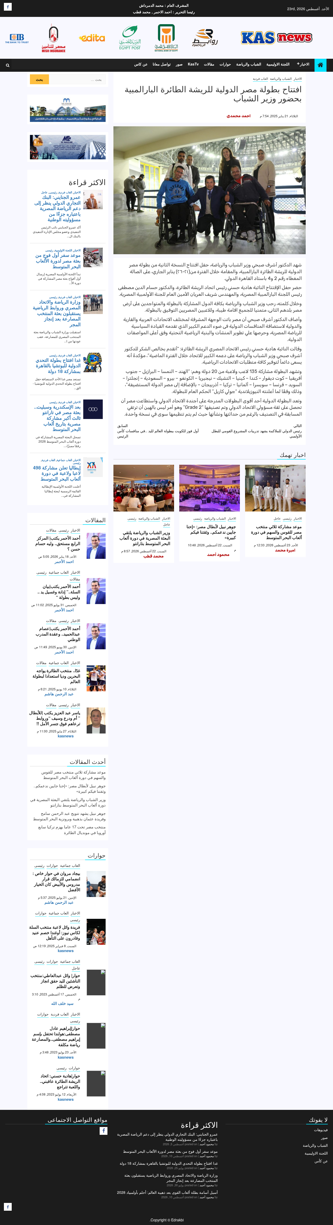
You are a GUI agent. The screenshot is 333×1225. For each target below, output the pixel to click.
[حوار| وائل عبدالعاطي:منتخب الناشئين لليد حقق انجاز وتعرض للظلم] (96, 982)
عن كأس (321, 1160)
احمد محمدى (239, 116)
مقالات (209, 64)
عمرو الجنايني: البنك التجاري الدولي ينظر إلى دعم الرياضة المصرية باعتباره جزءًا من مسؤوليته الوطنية (167, 1136)
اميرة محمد (285, 550)
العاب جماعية (59, 572)
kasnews (66, 736)
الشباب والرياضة (248, 64)
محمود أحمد (218, 554)
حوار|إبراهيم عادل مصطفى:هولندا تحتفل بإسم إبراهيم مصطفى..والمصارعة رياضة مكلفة (56, 1036)
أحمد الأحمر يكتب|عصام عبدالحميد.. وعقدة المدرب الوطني (58, 633)
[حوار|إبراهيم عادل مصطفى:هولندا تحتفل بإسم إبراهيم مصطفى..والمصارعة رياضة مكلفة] (96, 1036)
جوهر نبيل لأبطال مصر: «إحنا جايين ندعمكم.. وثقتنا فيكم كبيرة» (211, 531)
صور (179, 64)
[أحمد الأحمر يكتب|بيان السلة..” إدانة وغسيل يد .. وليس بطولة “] (96, 591)
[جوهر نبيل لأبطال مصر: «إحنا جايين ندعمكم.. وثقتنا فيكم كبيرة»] (209, 488)
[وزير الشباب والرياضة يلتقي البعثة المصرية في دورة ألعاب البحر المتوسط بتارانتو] (143, 488)
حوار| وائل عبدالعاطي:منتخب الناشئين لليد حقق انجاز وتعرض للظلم (55, 980)
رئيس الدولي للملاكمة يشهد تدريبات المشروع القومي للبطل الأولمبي (257, 430)
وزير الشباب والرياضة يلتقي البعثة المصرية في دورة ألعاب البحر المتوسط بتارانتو (144, 537)
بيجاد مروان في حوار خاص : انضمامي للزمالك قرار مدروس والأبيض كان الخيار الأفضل (56, 881)
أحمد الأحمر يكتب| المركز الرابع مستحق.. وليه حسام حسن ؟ (57, 543)
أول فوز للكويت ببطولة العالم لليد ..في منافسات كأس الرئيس (158, 430)
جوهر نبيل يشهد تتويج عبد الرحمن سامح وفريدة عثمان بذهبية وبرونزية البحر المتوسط (69, 815)
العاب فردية (260, 78)
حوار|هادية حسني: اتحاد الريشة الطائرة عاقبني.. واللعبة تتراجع (60, 1081)
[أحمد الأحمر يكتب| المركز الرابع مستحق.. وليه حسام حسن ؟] (96, 546)
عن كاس (141, 64)
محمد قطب (153, 556)
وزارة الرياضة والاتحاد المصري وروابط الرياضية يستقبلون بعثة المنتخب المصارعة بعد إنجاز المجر (171, 1177)
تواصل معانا (162, 64)
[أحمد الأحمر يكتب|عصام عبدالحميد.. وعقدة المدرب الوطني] (96, 636)
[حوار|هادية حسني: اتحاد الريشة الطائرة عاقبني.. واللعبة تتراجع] (96, 1084)
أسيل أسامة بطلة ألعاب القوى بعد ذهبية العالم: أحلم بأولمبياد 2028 (167, 1192)
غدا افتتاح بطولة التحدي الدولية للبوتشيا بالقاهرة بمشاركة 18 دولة (169, 1163)
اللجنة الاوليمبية (278, 64)
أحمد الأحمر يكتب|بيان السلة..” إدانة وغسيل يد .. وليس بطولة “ (58, 591)
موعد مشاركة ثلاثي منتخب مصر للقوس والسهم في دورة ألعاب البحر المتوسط (276, 531)
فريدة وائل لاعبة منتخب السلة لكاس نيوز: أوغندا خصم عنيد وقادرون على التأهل (54, 932)
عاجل (277, 518)
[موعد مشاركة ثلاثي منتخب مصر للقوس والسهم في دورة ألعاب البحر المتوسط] (275, 488)
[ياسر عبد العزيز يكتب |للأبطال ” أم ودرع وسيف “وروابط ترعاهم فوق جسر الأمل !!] (96, 720)
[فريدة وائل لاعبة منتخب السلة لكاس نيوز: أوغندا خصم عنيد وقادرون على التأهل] (96, 932)
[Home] (320, 64)
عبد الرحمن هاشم (59, 694)
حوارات (225, 64)
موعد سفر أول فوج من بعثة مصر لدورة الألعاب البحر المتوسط (170, 1151)
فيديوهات (321, 1129)
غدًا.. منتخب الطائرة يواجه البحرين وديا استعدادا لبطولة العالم (56, 675)
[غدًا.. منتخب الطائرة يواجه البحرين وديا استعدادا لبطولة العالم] (96, 678)
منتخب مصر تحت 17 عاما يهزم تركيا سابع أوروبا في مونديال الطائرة (72, 829)
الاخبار (304, 64)
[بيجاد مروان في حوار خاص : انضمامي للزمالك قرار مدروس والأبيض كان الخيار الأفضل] (96, 884)
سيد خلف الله (62, 1003)
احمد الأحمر (64, 561)
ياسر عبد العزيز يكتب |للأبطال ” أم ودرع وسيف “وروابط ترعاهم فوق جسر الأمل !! (54, 718)
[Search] (7, 65)
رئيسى (287, 518)
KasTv (193, 64)
